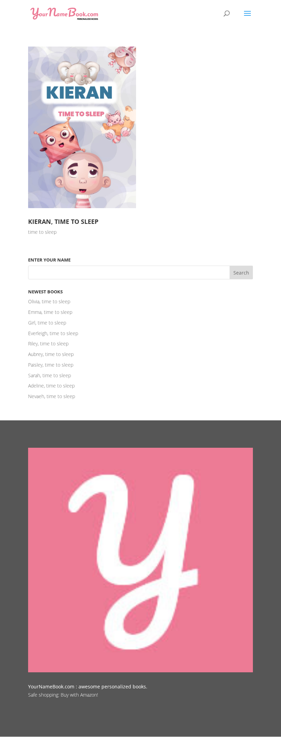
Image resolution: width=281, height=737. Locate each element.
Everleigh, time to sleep (53, 333)
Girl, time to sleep (47, 322)
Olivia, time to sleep (49, 301)
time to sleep (42, 232)
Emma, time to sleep (50, 312)
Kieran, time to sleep (63, 221)
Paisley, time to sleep (50, 364)
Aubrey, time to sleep (51, 354)
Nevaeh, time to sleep (51, 396)
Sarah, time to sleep (49, 375)
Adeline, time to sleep (51, 385)
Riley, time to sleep (48, 343)
